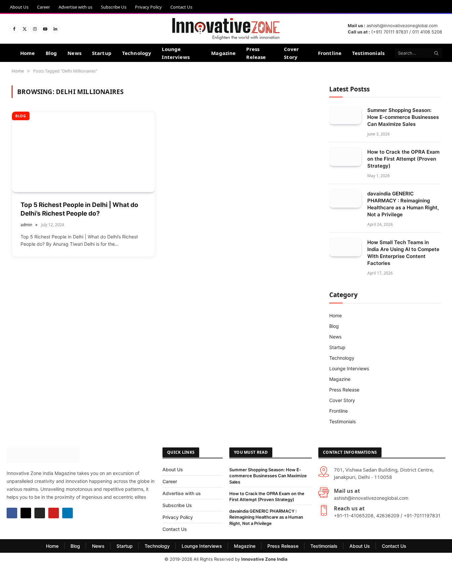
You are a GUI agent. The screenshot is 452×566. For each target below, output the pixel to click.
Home (27, 53)
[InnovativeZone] (226, 29)
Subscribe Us (113, 7)
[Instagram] (39, 513)
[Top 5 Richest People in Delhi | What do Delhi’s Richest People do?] (83, 152)
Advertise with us (75, 7)
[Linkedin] (67, 513)
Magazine (223, 53)
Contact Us (181, 7)
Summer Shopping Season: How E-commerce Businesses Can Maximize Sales (403, 117)
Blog (51, 53)
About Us (19, 7)
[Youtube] (53, 513)
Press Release (256, 53)
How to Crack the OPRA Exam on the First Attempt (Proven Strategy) (403, 159)
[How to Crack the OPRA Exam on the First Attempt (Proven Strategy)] (345, 157)
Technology (137, 53)
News (74, 53)
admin (26, 225)
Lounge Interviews (176, 53)
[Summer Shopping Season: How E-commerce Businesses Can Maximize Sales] (345, 115)
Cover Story (291, 53)
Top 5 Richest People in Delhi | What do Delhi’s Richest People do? (79, 209)
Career (43, 7)
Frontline (329, 53)
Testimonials (368, 53)
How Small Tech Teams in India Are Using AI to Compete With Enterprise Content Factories (403, 252)
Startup (102, 53)
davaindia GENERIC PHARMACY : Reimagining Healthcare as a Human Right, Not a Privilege (403, 204)
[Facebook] (12, 513)
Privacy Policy (148, 7)
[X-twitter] (26, 513)
